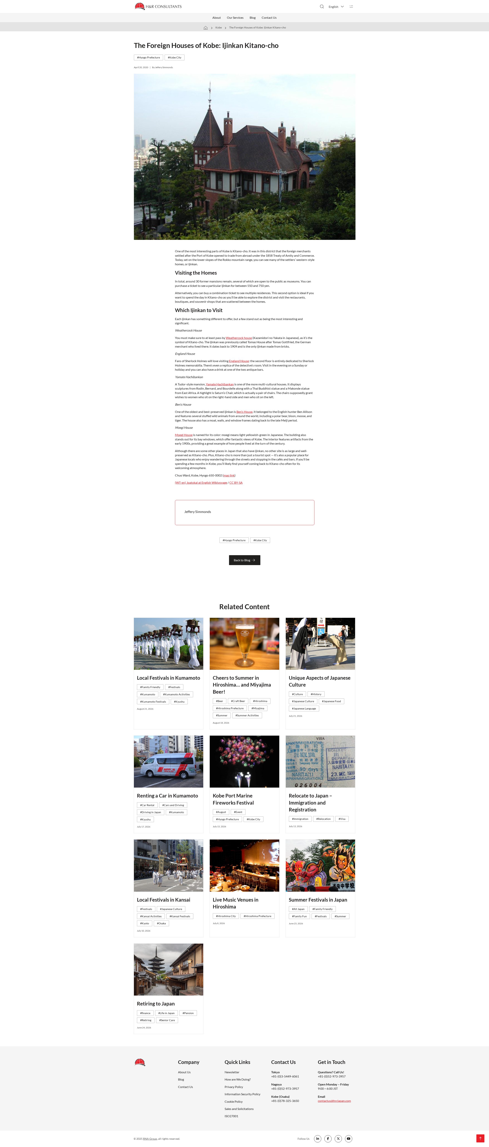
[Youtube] (348, 1138)
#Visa (342, 818)
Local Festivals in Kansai (163, 900)
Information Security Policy (242, 1094)
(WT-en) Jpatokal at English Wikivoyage (201, 482)
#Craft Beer (238, 701)
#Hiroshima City (226, 916)
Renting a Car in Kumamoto (167, 796)
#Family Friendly (150, 687)
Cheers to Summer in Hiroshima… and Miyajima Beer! (242, 685)
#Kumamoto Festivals (153, 701)
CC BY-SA (236, 482)
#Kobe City (174, 57)
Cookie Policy (234, 1101)
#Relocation (323, 818)
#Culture (297, 694)
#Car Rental (147, 805)
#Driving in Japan (150, 812)
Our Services (235, 17)
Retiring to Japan (156, 1004)
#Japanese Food (331, 701)
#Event (238, 812)
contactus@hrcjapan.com (334, 1101)
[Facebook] (328, 1138)
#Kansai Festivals (180, 916)
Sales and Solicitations (239, 1109)
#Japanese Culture (303, 701)
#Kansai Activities (151, 916)
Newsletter (232, 1072)
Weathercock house (239, 338)
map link (229, 475)
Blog (253, 17)
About (216, 17)
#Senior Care (167, 1020)
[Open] (351, 6)
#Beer (219, 701)
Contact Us (269, 17)
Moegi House (184, 435)
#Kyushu (179, 701)
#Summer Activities (247, 715)
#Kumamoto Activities (176, 694)
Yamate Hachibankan (220, 384)
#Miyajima (258, 708)
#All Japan (298, 909)
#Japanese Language (304, 708)
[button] (336, 6)
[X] (338, 1138)
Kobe (218, 27)
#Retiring (145, 1020)
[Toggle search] (322, 6)
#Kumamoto (147, 694)
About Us (184, 1072)
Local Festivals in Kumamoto (168, 678)
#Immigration (300, 818)
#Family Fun (299, 916)
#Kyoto (144, 923)
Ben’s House (244, 411)
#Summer (221, 715)
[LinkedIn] (317, 1138)
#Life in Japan (166, 1013)
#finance (145, 1013)
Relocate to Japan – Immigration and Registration (310, 803)
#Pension (188, 1013)
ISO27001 (231, 1116)
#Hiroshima (260, 701)
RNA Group (150, 1138)
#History (316, 694)
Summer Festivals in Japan (318, 900)
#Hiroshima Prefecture (230, 708)
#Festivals (174, 687)
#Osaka (161, 923)
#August (221, 812)
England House (239, 361)
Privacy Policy (234, 1087)
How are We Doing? (238, 1079)
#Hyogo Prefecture (148, 57)
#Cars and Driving (173, 805)
